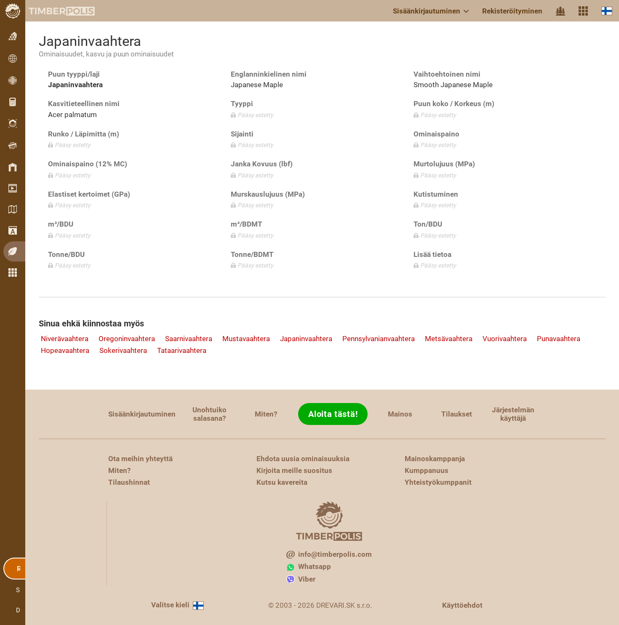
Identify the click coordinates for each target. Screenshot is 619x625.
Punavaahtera (558, 338)
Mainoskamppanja (435, 458)
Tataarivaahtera (181, 350)
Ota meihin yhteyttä (140, 458)
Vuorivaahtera (505, 338)
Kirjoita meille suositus (294, 470)
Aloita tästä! (333, 414)
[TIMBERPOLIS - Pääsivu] (54, 11)
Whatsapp (314, 566)
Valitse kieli (170, 605)
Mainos (400, 414)
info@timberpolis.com (335, 554)
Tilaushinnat (129, 482)
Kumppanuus (426, 470)
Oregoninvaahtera (127, 338)
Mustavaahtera (246, 338)
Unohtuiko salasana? (209, 414)
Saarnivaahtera (188, 338)
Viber (306, 579)
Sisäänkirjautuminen (426, 11)
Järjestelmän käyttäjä (513, 414)
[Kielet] (607, 10)
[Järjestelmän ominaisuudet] (583, 11)
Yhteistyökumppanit (438, 482)
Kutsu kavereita (281, 482)
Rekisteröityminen (512, 11)
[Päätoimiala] (560, 11)
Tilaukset (456, 414)
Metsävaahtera (448, 338)
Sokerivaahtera (123, 350)
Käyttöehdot (462, 605)
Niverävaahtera (64, 338)
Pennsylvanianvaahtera (378, 338)
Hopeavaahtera (65, 350)
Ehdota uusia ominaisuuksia (303, 458)
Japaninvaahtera (306, 338)
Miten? (266, 414)
